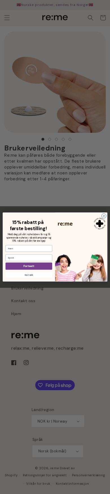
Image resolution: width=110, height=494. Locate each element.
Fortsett (28, 266)
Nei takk (29, 274)
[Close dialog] (104, 216)
